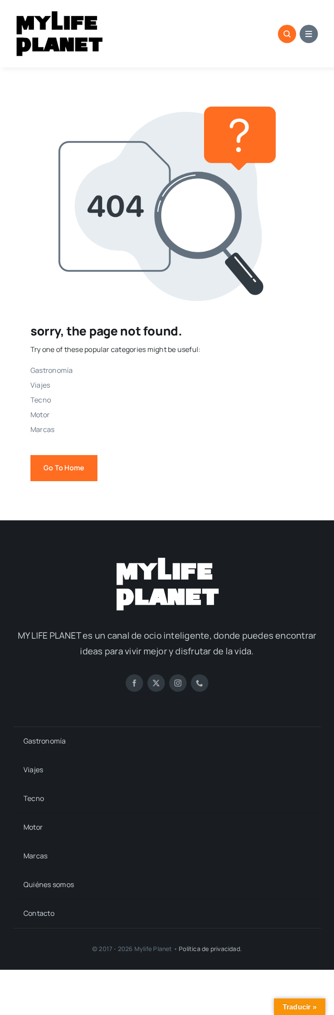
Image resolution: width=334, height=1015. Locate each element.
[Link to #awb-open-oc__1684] (309, 34)
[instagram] (178, 683)
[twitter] (156, 683)
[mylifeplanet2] (167, 558)
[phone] (199, 683)
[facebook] (134, 683)
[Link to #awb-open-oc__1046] (287, 34)
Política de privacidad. (210, 949)
